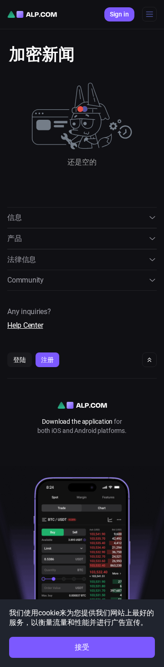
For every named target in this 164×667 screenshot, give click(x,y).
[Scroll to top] (149, 359)
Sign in (119, 14)
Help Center (25, 325)
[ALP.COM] (32, 14)
